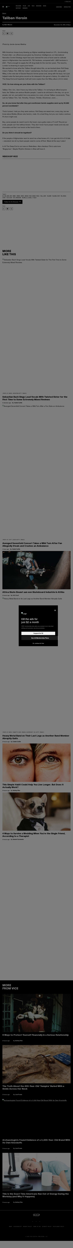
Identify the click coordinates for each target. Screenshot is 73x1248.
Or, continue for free (38, 643)
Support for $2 (38, 633)
